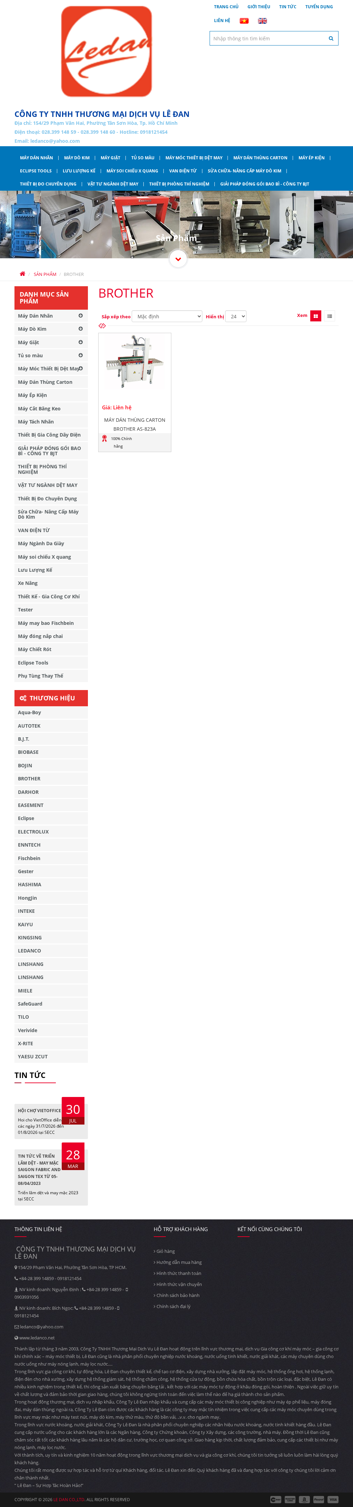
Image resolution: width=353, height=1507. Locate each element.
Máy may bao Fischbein (46, 623)
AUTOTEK (29, 725)
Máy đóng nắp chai (40, 636)
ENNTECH (29, 844)
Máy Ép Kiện (312, 158)
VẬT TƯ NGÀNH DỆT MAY (113, 184)
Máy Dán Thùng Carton (260, 158)
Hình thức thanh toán (178, 1273)
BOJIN (25, 765)
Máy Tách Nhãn (36, 421)
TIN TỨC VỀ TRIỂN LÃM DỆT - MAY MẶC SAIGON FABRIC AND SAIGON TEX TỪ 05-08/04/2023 (39, 1169)
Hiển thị (215, 316)
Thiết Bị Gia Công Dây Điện (49, 434)
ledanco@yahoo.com (55, 141)
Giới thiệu (259, 7)
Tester (25, 609)
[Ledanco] (178, 258)
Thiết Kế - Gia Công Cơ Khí (49, 596)
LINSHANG (30, 964)
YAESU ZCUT (33, 1056)
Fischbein (29, 858)
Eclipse (26, 818)
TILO (23, 1017)
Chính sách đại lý (173, 1306)
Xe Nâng (28, 583)
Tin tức (287, 7)
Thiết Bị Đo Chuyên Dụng (48, 184)
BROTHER (29, 778)
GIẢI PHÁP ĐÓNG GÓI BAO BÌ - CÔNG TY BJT (264, 184)
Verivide (27, 1030)
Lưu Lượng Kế (79, 171)
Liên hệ (222, 20)
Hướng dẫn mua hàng (178, 1262)
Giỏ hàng (165, 1251)
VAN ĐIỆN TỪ (183, 171)
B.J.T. (23, 739)
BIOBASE (28, 752)
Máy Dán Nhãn (36, 158)
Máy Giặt (110, 158)
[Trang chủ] (107, 51)
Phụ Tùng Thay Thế (40, 675)
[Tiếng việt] (244, 21)
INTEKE (26, 911)
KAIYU (25, 924)
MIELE (25, 990)
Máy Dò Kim (77, 158)
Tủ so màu (142, 158)
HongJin (27, 898)
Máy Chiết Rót (34, 649)
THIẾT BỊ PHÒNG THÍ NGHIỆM (179, 184)
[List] (329, 315)
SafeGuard (30, 1003)
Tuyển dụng (319, 7)
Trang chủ (226, 7)
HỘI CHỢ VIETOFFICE (39, 1111)
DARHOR (28, 792)
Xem (302, 315)
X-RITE (25, 1043)
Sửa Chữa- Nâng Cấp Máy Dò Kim (244, 171)
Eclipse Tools (36, 171)
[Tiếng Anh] (262, 21)
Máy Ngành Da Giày (41, 543)
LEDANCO (29, 950)
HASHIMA (29, 884)
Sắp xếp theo (116, 316)
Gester (25, 871)
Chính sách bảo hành (177, 1295)
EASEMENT (30, 805)
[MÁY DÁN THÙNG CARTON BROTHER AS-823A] (135, 361)
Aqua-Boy (29, 712)
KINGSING (30, 937)
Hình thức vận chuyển (178, 1284)
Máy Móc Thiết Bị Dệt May (193, 158)
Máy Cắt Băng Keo (39, 408)
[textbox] (274, 38)
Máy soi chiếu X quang (132, 171)
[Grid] (315, 315)
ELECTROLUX (33, 831)
